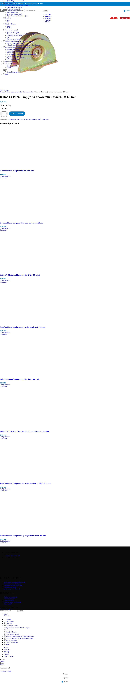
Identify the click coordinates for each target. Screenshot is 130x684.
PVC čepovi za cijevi (13, 59)
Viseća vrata (10, 53)
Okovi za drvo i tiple (13, 32)
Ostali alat (10, 1)
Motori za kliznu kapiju (14, 56)
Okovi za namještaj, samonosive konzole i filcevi (21, 34)
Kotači (9, 67)
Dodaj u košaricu (17, 113)
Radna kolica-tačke (12, 66)
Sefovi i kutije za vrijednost (15, 43)
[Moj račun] (122, 11)
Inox (8, 37)
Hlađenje (9, 28)
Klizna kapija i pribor (13, 49)
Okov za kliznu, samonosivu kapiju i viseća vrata (21, 54)
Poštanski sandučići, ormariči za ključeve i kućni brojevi (23, 45)
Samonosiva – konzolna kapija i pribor (18, 51)
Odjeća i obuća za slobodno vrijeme (17, 16)
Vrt (8, 22)
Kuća (8, 20)
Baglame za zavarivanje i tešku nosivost (19, 58)
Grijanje (9, 26)
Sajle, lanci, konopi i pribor (15, 35)
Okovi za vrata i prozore (14, 39)
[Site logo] (12, 14)
